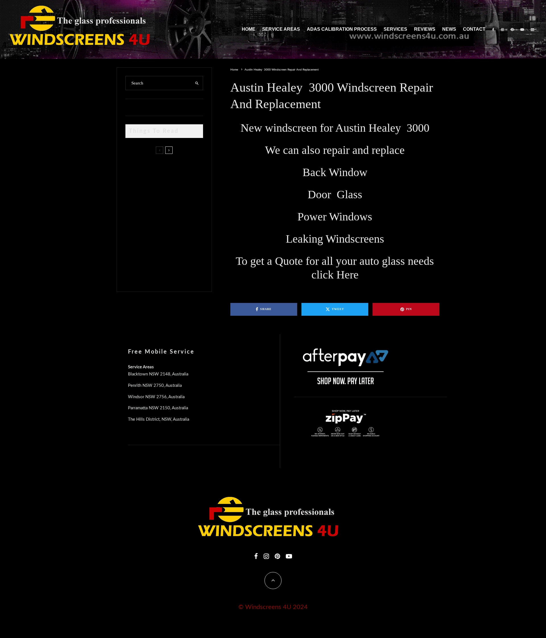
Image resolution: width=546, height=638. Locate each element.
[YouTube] (522, 29)
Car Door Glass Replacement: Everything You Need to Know (176, 167)
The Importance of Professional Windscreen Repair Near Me (171, 194)
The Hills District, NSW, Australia (158, 419)
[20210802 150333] (134, 219)
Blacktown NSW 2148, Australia (158, 374)
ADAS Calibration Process (342, 29)
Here (347, 274)
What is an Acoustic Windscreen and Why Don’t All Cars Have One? (174, 272)
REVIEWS (424, 29)
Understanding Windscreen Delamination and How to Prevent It (174, 245)
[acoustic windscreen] (134, 274)
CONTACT (474, 29)
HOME (248, 29)
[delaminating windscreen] (134, 247)
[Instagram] (502, 29)
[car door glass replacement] (134, 169)
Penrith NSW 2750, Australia (155, 385)
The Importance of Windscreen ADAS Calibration (166, 218)
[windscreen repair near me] (134, 194)
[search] (197, 83)
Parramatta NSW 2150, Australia (158, 408)
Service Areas (281, 29)
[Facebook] (493, 29)
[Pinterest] (512, 29)
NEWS (449, 29)
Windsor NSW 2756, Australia (156, 397)
